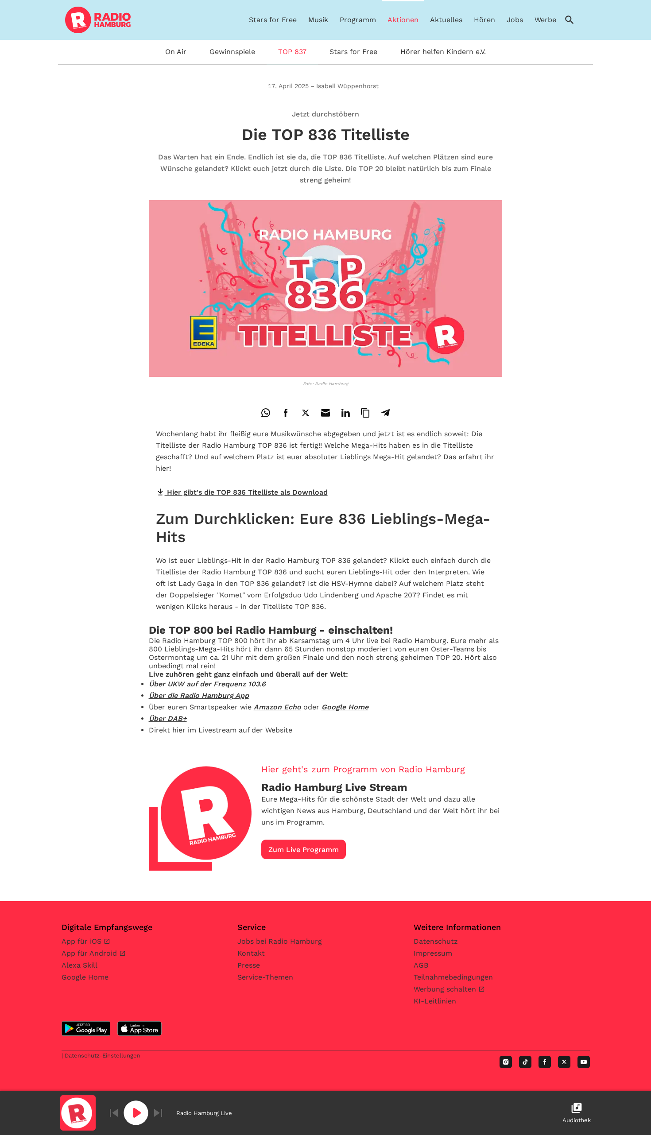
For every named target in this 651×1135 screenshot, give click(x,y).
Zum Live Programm (303, 849)
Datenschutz (436, 941)
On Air (175, 51)
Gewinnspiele (232, 51)
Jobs (515, 19)
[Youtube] (583, 1062)
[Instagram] (506, 1062)
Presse (248, 965)
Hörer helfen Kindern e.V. (443, 51)
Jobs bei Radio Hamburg (279, 941)
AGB (421, 965)
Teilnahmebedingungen (453, 977)
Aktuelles (446, 19)
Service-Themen (265, 977)
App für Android (90, 953)
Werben (548, 19)
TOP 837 (292, 51)
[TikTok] (525, 1062)
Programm (358, 19)
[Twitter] (564, 1062)
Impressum (433, 953)
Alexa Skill (79, 965)
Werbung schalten (446, 989)
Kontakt (251, 953)
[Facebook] (545, 1062)
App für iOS (83, 941)
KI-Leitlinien (435, 1001)
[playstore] (86, 1028)
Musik (318, 19)
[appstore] (139, 1028)
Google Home (85, 977)
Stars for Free (273, 19)
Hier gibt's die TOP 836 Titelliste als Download (246, 492)
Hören (484, 19)
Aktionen (403, 19)
